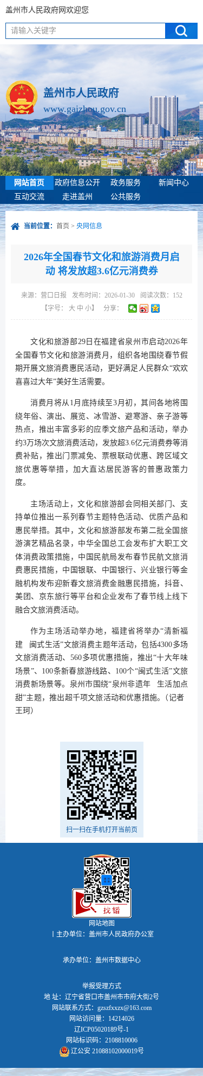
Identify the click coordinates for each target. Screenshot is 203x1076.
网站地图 (102, 923)
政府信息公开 (77, 183)
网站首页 (29, 183)
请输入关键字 (33, 31)
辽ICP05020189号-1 (101, 1029)
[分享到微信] (132, 308)
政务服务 (125, 183)
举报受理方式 (101, 986)
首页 (62, 226)
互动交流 (29, 197)
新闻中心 (174, 183)
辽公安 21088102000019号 (106, 1051)
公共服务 (125, 197)
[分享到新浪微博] (144, 308)
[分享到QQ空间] (155, 308)
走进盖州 (77, 197)
